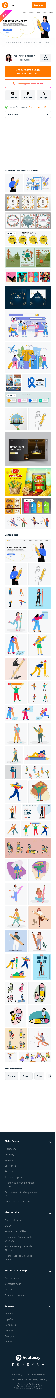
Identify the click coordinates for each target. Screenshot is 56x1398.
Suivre (45, 59)
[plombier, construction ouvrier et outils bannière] (13, 400)
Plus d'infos (13, 113)
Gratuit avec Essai (28, 71)
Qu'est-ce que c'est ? (37, 107)
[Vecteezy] (5, 5)
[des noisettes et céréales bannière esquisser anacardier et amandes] (13, 566)
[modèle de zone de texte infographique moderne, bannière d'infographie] (19, 584)
